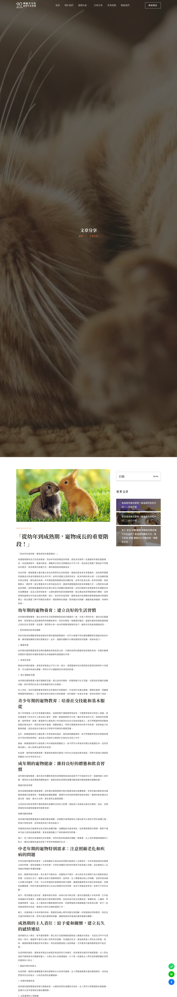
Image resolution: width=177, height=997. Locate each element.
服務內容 (82, 5)
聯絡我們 (125, 5)
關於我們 (69, 5)
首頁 (58, 5)
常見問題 (111, 5)
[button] (154, 476)
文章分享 (98, 5)
